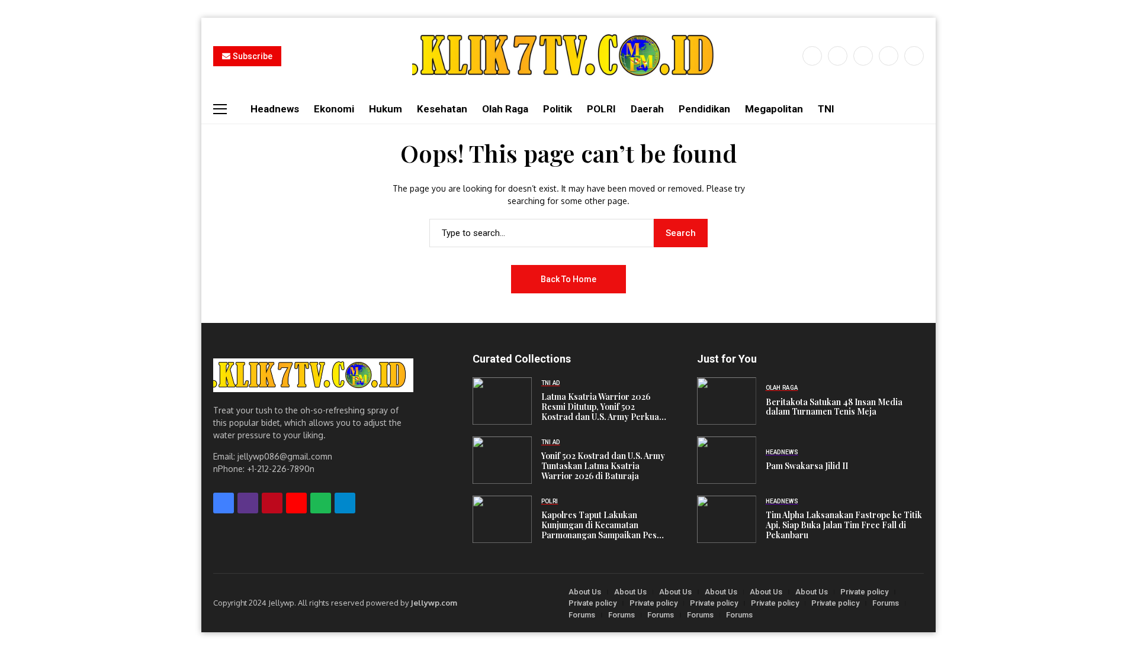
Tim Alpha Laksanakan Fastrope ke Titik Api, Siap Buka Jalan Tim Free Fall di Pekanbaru (844, 525)
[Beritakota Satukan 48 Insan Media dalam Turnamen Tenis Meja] (726, 401)
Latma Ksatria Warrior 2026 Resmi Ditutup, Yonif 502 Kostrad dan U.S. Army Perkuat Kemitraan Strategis (601, 407)
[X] (837, 56)
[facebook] (812, 56)
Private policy (864, 591)
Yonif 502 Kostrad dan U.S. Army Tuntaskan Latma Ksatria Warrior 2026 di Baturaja (603, 466)
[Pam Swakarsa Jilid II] (726, 460)
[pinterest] (888, 56)
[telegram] (345, 503)
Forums (885, 603)
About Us (584, 591)
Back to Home (568, 279)
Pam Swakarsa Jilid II (807, 466)
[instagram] (863, 56)
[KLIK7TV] (313, 375)
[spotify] (320, 503)
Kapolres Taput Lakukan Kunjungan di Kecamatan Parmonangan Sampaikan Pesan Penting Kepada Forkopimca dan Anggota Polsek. (603, 525)
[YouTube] (914, 56)
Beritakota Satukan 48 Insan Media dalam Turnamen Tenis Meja (834, 407)
